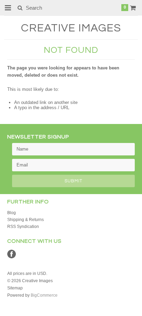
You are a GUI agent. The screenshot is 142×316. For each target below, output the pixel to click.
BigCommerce (44, 295)
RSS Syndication (23, 226)
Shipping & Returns (25, 219)
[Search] (20, 7)
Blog (11, 212)
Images (71, 28)
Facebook (11, 254)
